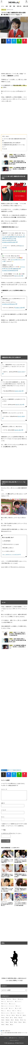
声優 (3, 1017)
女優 (8, 1017)
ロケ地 (9, 1015)
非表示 (7, 136)
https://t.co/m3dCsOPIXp (8, 240)
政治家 (21, 1017)
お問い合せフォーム (13, 1037)
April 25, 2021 (19, 404)
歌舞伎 (17, 1020)
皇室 (12, 1022)
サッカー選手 (5, 1008)
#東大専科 (19, 236)
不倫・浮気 (19, 1015)
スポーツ (12, 1008)
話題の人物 (19, 6)
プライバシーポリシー (14, 1040)
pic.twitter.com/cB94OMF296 (9, 270)
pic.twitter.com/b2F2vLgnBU (8, 242)
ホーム (2, 6)
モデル (4, 1015)
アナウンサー (18, 1001)
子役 (19, 770)
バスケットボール (6, 1013)
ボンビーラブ (21, 1013)
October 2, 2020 (18, 307)
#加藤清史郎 (12, 236)
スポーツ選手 (18, 1008)
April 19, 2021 (18, 275)
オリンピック (12, 1003)
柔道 (3, 1020)
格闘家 (8, 1020)
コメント (4, 789)
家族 (16, 1017)
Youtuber (9, 999)
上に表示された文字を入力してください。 (11, 833)
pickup (4, 999)
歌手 (13, 1020)
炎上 (3, 1022)
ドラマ (15, 1010)
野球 (3, 1024)
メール (3, 810)
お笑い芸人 (21, 999)
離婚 (14, 6)
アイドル (4, 1001)
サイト (2, 817)
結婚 (7, 6)
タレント (11, 770)
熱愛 (10, 6)
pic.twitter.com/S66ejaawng (8, 304)
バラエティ (14, 1013)
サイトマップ (21, 1037)
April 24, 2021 (18, 391)
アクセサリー (11, 1001)
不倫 (14, 1015)
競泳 (16, 1022)
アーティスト (5, 1003)
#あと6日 (8, 268)
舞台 (25, 1022)
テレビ (10, 1010)
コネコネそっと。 (11, 1043)
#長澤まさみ (11, 238)
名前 (3, 803)
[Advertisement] (14, 59)
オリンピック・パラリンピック (8, 1006)
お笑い (15, 999)
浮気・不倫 (23, 1020)
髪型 (12, 1024)
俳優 (15, 770)
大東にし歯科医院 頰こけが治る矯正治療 (10, 554)
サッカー (18, 1006)
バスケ (20, 1010)
